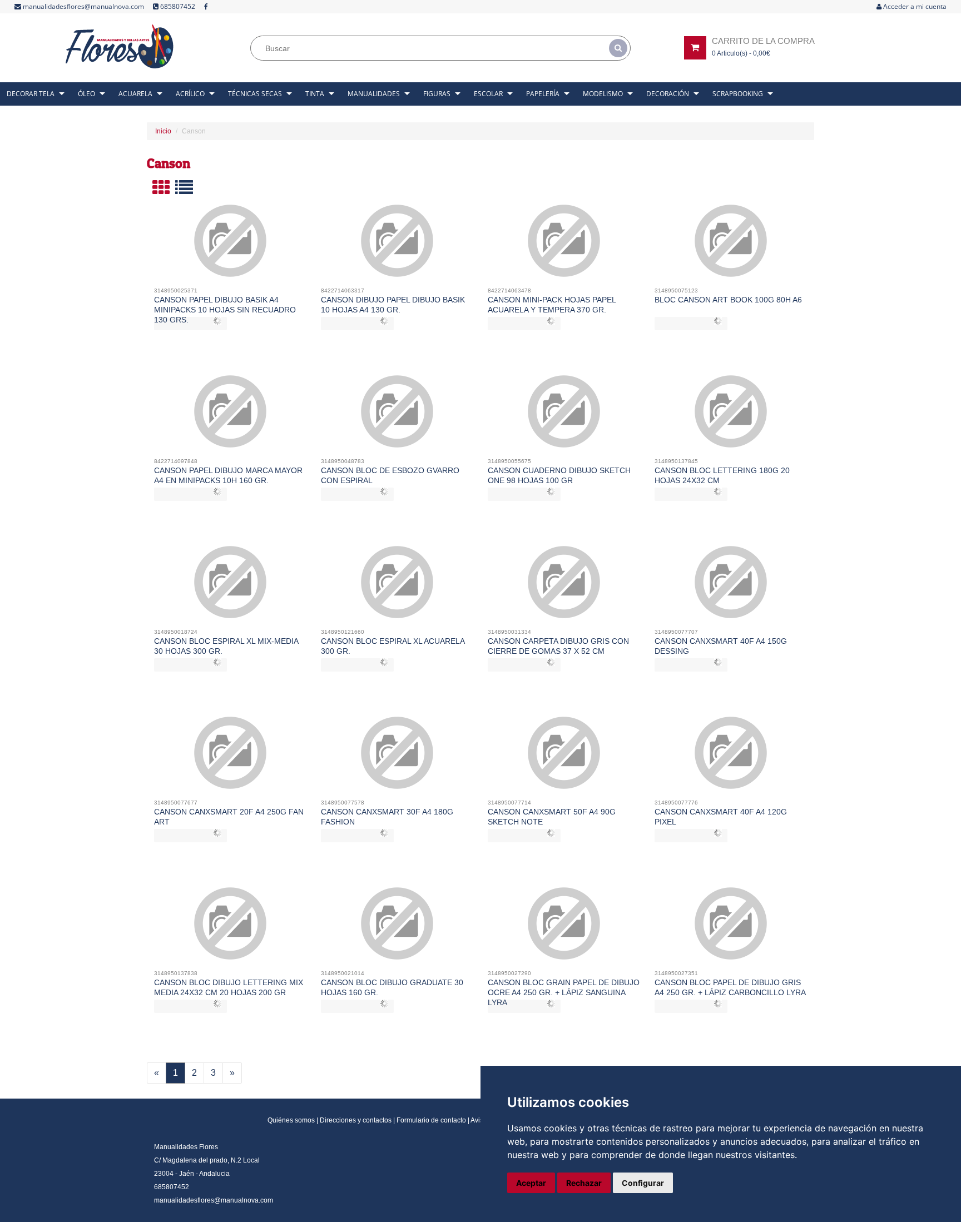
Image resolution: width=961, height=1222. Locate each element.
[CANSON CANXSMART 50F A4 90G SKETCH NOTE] (564, 757)
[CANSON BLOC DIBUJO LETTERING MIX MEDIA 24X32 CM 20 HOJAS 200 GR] (230, 928)
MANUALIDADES (374, 93)
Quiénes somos (291, 1120)
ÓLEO (86, 93)
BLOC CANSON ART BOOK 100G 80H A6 (728, 299)
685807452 (176, 6)
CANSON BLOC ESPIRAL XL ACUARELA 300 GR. (392, 646)
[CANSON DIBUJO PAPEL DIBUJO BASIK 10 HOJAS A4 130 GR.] (397, 245)
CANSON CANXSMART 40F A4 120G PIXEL (721, 816)
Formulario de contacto (431, 1120)
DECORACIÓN (667, 93)
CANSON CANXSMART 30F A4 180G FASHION (387, 816)
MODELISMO (603, 93)
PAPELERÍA (542, 93)
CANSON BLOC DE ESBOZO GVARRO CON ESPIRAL (390, 475)
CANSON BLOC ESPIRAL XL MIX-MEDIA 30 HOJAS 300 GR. (226, 646)
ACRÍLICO (190, 93)
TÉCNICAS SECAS (255, 93)
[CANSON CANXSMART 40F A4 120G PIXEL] (731, 757)
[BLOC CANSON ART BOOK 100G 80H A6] (731, 245)
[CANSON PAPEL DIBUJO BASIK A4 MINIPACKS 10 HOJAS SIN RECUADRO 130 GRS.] (230, 245)
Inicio (163, 131)
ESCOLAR (488, 93)
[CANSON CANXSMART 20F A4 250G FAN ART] (230, 757)
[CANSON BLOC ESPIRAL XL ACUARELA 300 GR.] (397, 586)
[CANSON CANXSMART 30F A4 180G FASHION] (397, 757)
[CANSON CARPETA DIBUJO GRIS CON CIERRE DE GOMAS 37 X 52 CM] (564, 586)
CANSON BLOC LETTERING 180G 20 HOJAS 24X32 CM (722, 475)
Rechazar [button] (584, 1183)
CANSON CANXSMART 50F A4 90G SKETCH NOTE (552, 816)
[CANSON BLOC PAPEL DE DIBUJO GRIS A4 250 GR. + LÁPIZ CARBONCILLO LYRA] (731, 928)
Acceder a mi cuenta (914, 6)
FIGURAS (436, 93)
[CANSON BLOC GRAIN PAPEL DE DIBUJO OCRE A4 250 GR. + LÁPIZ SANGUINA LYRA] (564, 928)
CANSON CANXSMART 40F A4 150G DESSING (721, 646)
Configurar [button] (643, 1183)
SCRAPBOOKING (737, 93)
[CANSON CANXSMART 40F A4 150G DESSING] (731, 586)
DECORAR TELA (31, 93)
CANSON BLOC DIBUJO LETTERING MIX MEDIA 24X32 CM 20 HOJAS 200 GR (228, 987)
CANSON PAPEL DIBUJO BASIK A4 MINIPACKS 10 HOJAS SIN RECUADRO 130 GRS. (225, 309)
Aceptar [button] (531, 1183)
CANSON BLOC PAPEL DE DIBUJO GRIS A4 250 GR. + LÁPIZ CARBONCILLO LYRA (730, 987)
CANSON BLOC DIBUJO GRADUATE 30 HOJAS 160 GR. (392, 987)
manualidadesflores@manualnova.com (82, 6)
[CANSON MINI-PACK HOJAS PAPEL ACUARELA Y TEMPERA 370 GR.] (564, 245)
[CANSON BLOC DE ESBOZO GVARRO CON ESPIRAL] (397, 416)
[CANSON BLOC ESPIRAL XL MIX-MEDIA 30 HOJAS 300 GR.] (230, 586)
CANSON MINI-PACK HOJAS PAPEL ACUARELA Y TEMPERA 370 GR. (552, 304)
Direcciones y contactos (356, 1120)
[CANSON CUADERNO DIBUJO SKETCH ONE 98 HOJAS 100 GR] (564, 416)
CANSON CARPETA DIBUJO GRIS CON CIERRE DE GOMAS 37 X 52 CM (558, 646)
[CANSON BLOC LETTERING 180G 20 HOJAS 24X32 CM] (731, 416)
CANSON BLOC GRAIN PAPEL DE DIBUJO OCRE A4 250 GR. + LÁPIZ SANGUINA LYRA (564, 992)
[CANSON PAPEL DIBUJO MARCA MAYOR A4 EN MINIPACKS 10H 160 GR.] (230, 416)
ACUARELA (135, 93)
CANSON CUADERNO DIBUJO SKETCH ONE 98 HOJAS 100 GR (559, 475)
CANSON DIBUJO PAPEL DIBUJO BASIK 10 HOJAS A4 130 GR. (393, 304)
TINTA (314, 93)
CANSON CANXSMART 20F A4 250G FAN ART (229, 816)
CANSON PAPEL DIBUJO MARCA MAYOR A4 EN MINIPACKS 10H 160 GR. (228, 475)
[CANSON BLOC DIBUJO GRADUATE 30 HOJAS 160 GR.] (397, 928)
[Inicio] (120, 46)
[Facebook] (206, 6)
